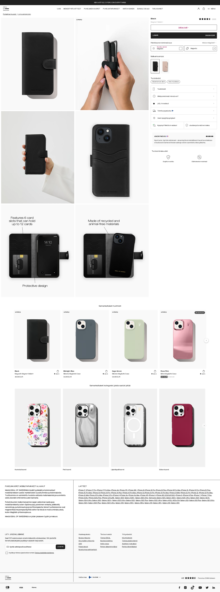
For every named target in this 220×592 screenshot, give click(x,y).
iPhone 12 (194, 493)
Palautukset (83, 547)
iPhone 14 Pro (105, 493)
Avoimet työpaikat (129, 544)
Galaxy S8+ (175, 503)
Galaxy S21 (184, 500)
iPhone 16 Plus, (161, 490)
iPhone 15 (184, 490)
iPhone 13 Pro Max (162, 493)
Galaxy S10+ (129, 503)
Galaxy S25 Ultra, (183, 498)
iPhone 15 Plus (205, 490)
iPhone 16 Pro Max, (174, 490)
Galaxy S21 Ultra (208, 500)
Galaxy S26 (119, 498)
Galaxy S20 (83, 503)
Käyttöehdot (127, 538)
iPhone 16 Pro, (150, 490)
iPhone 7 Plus (206, 495)
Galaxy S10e (139, 503)
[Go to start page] (6, 9)
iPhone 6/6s (83, 498)
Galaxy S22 (130, 500)
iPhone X (152, 495)
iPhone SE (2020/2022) (165, 495)
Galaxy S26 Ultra (141, 498)
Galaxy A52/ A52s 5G (171, 500)
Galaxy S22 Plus (142, 500)
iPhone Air (115, 490)
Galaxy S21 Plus (195, 500)
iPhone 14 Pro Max (129, 493)
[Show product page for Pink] (165, 66)
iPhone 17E (124, 490)
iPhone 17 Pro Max (104, 490)
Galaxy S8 (166, 503)
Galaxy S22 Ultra (155, 500)
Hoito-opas (104, 544)
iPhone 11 (116, 495)
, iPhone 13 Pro (149, 493)
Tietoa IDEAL (105, 538)
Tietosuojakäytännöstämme (44, 553)
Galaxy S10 (119, 503)
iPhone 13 (140, 493)
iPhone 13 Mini (175, 493)
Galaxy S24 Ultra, (85, 500)
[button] (198, 578)
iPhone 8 (179, 495)
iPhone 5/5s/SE (108, 498)
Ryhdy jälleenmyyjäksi (108, 547)
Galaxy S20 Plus (94, 503)
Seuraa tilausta (84, 538)
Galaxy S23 (96, 500)
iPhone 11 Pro (107, 495)
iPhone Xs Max (134, 495)
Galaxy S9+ (157, 503)
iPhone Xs (124, 495)
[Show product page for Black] (155, 66)
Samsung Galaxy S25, (157, 498)
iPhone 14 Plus (116, 493)
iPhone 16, (141, 490)
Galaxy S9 (148, 503)
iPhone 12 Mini (84, 495)
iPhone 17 (82, 490)
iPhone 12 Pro (186, 493)
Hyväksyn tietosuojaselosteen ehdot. (31, 553)
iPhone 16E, (132, 490)
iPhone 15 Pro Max (85, 493)
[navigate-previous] (206, 340)
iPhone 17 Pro (91, 490)
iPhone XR (144, 495)
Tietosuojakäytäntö (129, 541)
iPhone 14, (96, 493)
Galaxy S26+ (129, 498)
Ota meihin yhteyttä (86, 541)
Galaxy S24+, (205, 498)
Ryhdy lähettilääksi (129, 547)
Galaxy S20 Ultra (108, 503)
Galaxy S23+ (107, 500)
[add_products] (58, 371)
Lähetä (60, 546)
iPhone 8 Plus (188, 495)
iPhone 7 (197, 495)
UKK (80, 544)
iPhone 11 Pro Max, (96, 495)
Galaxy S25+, (171, 498)
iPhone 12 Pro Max (206, 493)
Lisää (184, 35)
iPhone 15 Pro (194, 490)
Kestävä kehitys (106, 541)
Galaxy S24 (194, 498)
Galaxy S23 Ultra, (119, 500)
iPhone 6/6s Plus (95, 498)
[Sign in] (198, 8)
